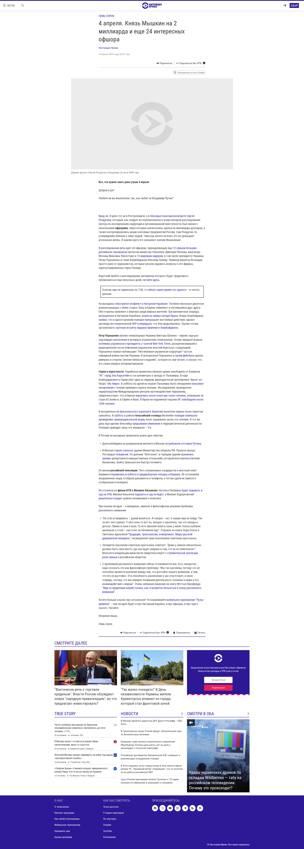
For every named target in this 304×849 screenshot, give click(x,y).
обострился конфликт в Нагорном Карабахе (141, 303)
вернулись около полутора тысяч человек (161, 395)
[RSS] (193, 808)
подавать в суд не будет (149, 494)
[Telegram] (285, 5)
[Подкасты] (200, 808)
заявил (103, 319)
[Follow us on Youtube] (170, 808)
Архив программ (63, 837)
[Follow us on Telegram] (185, 808)
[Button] (164, 63)
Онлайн (107, 824)
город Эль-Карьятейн (117, 375)
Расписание (109, 837)
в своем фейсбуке (183, 355)
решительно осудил (110, 498)
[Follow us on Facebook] (155, 808)
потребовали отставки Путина (183, 443)
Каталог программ (64, 812)
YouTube (107, 831)
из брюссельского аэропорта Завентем (139, 411)
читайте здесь (151, 280)
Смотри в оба (200, 713)
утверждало (144, 323)
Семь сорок (106, 16)
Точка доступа (111, 806)
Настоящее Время (108, 47)
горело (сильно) (123, 450)
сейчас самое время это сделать (167, 289)
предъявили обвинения (146, 423)
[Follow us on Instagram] (177, 808)
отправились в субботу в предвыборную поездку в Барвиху (144, 474)
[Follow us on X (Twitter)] (162, 808)
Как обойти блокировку (67, 818)
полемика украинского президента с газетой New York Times (135, 343)
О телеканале (61, 806)
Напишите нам (62, 831)
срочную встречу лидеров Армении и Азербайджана (147, 327)
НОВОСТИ (129, 713)
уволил (123, 335)
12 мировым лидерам (150, 256)
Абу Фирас (113, 383)
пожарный (122, 454)
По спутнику (109, 818)
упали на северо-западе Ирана (160, 315)
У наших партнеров (113, 812)
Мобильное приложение (67, 824)
